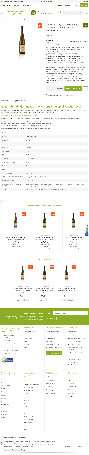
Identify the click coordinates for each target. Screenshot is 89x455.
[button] (56, 5)
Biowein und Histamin (74, 356)
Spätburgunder (72, 377)
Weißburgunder (50, 380)
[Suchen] (82, 13)
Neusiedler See (28, 381)
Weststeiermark (28, 419)
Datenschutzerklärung (18, 450)
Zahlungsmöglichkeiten (52, 344)
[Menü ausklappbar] (2, 13)
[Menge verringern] (48, 88)
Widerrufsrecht (50, 338)
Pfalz (2, 401)
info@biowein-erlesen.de (11, 350)
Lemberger (71, 396)
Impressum (7, 450)
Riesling (48, 377)
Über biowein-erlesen (30, 331)
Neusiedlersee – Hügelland (31, 384)
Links (25, 341)
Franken (3, 398)
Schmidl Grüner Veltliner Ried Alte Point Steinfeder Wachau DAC (44, 239)
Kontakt (76, 5)
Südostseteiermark (29, 426)
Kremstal (26, 397)
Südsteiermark (28, 423)
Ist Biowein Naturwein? (75, 353)
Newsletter (27, 344)
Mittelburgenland (29, 387)
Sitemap (26, 348)
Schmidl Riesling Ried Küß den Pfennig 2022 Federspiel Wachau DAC (23, 290)
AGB (47, 335)
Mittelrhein (4, 414)
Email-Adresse (48, 314)
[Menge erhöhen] (54, 88)
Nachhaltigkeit (28, 338)
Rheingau (4, 411)
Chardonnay (49, 390)
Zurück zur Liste (6, 19)
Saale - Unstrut (5, 385)
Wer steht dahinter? (29, 335)
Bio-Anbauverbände (74, 344)
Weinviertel (27, 410)
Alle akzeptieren (73, 441)
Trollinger (71, 393)
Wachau (26, 403)
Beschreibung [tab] (5, 101)
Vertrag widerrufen (54, 353)
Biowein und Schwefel (74, 359)
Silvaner (48, 386)
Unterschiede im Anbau (75, 341)
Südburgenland (28, 390)
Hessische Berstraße (7, 408)
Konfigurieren (68, 446)
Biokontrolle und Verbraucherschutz (73, 363)
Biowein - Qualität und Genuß (77, 338)
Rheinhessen (5, 417)
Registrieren (68, 5)
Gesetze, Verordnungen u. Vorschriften (75, 348)
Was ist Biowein (72, 335)
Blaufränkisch (72, 386)
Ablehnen (79, 446)
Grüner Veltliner (50, 393)
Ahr (2, 379)
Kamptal (26, 406)
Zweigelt (70, 380)
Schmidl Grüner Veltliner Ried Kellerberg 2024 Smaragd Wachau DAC (73, 239)
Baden (3, 388)
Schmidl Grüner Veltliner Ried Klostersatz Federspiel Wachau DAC (66, 290)
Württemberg (5, 405)
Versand (58, 44)
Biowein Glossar (72, 331)
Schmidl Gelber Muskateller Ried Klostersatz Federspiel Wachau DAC (15, 239)
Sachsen (3, 395)
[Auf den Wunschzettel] (85, 88)
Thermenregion (28, 416)
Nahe (3, 392)
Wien (25, 429)
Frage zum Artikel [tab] (19, 101)
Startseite (60, 5)
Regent (70, 390)
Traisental (26, 413)
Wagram (26, 394)
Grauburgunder (50, 383)
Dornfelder (71, 383)
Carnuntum (27, 400)
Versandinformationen (52, 348)
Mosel (3, 382)
